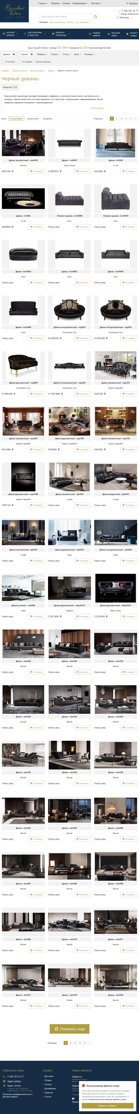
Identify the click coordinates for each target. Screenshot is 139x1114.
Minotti (23, 666)
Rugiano (69, 610)
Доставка (49, 1076)
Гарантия (49, 1092)
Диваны (51, 70)
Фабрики (55, 3)
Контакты (96, 3)
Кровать (70, 22)
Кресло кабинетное (57, 22)
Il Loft (115, 165)
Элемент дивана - (69, 216)
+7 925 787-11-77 (129, 11)
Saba (69, 555)
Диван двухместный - (23, 383)
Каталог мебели (11, 33)
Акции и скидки (134, 34)
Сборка (48, 1080)
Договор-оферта (10, 1096)
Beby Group (115, 610)
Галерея (66, 3)
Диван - (69, 160)
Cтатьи (48, 1096)
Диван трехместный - (23, 160)
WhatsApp (124, 17)
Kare (69, 221)
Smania (23, 165)
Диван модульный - (115, 494)
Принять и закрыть (107, 1106)
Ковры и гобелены (61, 33)
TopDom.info (77, 1086)
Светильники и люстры (35, 33)
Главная (5, 70)
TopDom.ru (77, 1076)
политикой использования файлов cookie (107, 1099)
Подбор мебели (96, 34)
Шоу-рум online (116, 34)
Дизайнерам (50, 1088)
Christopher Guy (69, 332)
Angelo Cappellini (115, 388)
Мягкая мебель (37, 70)
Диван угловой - (23, 605)
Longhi (69, 499)
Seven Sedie (69, 165)
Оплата (48, 1084)
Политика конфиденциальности (17, 1094)
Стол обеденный (82, 22)
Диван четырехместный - (69, 327)
